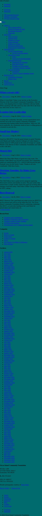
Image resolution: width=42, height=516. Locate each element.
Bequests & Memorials (15, 46)
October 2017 (8, 447)
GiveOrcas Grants (14, 55)
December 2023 (9, 311)
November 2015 (9, 462)
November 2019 (9, 401)
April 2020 (7, 392)
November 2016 (9, 458)
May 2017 (7, 454)
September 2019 (9, 405)
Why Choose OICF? (15, 27)
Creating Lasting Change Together (15, 221)
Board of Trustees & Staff (16, 29)
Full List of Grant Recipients (21, 59)
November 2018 (9, 423)
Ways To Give (12, 37)
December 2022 (9, 333)
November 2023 (9, 313)
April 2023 (7, 326)
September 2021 (9, 361)
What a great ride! (9, 92)
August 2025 (8, 274)
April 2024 (7, 303)
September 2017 (9, 449)
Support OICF (12, 38)
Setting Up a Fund (14, 44)
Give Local (7, 506)
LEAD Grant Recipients (20, 53)
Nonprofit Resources (15, 60)
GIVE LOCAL (9, 84)
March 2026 (8, 261)
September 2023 (9, 316)
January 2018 (8, 441)
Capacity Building (14, 70)
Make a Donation (11, 17)
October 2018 (8, 425)
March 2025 (8, 283)
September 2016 (9, 460)
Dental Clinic (12, 79)
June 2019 (7, 410)
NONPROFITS (9, 49)
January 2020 (8, 397)
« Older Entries (5, 210)
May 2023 (7, 324)
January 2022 (8, 353)
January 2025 (8, 287)
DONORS (7, 35)
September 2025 (9, 272)
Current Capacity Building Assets (23, 73)
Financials (11, 33)
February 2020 (9, 395)
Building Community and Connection (16, 219)
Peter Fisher (25, 485)
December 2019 (9, 399)
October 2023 (8, 315)
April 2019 (7, 414)
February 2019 (9, 418)
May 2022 (7, 346)
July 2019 (7, 408)
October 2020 (8, 381)
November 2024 (9, 291)
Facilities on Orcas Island (20, 66)
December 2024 (9, 289)
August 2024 (8, 296)
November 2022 (9, 335)
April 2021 (7, 370)
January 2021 (8, 375)
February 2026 (9, 263)
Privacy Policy (4, 488)
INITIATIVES (9, 75)
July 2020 (7, 386)
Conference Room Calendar (21, 68)
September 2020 (9, 383)
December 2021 (9, 355)
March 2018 (8, 438)
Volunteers (15, 71)
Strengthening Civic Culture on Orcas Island (18, 225)
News (6, 240)
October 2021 (8, 359)
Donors (6, 497)
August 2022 (8, 340)
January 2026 (8, 265)
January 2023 (8, 331)
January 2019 (8, 419)
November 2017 (9, 445)
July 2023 (7, 320)
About (6, 495)
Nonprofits (7, 499)
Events (6, 233)
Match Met (6, 150)
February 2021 (9, 373)
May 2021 (7, 368)
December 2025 (9, 267)
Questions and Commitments (13, 217)
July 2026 (7, 254)
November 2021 (9, 357)
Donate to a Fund (13, 40)
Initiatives (7, 501)
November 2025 (9, 269)
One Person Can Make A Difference (15, 242)
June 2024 (7, 300)
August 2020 (8, 384)
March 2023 (8, 327)
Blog (5, 502)
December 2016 (9, 456)
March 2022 (8, 349)
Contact (6, 504)
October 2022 (8, 337)
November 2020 (9, 379)
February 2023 (9, 329)
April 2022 (7, 348)
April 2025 (7, 281)
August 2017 (8, 451)
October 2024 (8, 292)
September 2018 (9, 427)
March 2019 (8, 416)
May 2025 (7, 280)
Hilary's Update (26, 97)
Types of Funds (13, 42)
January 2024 (8, 309)
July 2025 (7, 276)
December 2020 (9, 377)
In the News (8, 237)
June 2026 (7, 256)
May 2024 (7, 302)
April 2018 (7, 436)
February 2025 (9, 285)
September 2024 (9, 294)
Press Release (8, 244)
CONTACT (8, 83)
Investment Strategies (15, 31)
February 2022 (9, 351)
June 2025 (7, 278)
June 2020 (7, 388)
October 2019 (8, 403)
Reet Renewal (7, 192)
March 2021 (8, 372)
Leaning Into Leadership (13, 112)
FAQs (14, 57)
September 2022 (9, 338)
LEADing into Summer (11, 223)
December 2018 (9, 421)
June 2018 (7, 432)
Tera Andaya (6, 97)
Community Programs (15, 77)
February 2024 (9, 307)
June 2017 (7, 453)
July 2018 (7, 430)
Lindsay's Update (9, 238)
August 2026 (8, 252)
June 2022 (7, 344)
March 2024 (8, 305)
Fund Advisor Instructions (16, 48)
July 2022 (7, 342)
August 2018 (8, 429)
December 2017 (9, 443)
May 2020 (7, 390)
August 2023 (8, 318)
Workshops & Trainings (20, 62)
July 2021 (7, 364)
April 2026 (7, 259)
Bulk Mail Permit (17, 64)
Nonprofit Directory (12, 15)
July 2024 (7, 298)
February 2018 (9, 440)
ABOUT (7, 25)
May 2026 (7, 257)
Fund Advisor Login (12, 19)
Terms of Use (15, 488)
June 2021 (7, 366)
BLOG (6, 81)
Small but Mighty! (9, 131)
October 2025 (8, 270)
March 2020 (8, 394)
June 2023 (7, 322)
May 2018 (7, 434)
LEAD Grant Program (15, 51)
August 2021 (8, 362)
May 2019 (7, 412)
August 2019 (8, 407)
